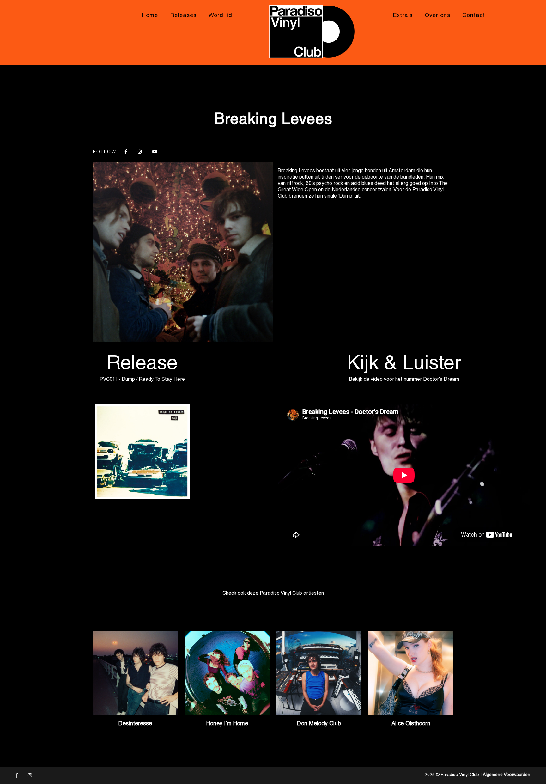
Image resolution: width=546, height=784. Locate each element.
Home (150, 16)
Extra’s (403, 16)
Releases (183, 16)
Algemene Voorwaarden (506, 775)
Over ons (437, 16)
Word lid (220, 16)
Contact (473, 16)
